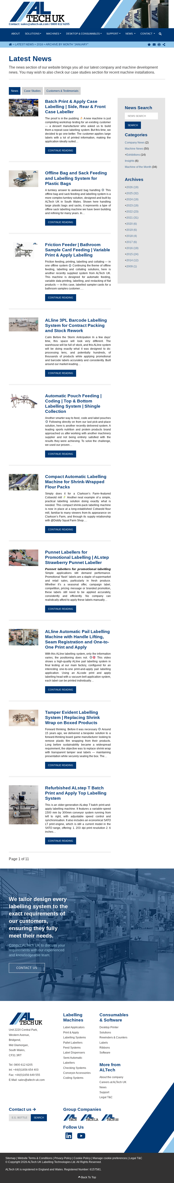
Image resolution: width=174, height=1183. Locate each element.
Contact (146, 33)
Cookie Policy (82, 1158)
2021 (132, 217)
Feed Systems (72, 1047)
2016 (40, 44)
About (15, 33)
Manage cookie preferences (110, 1158)
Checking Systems (74, 1068)
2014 (132, 260)
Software (104, 1052)
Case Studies (32, 90)
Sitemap (10, 1158)
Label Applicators (74, 1027)
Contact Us (26, 968)
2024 (132, 199)
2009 (131, 266)
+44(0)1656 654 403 (26, 1069)
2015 (132, 254)
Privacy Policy (63, 1158)
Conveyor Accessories (77, 1072)
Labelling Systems (74, 1037)
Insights (129, 160)
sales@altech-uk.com (35, 24)
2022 (132, 211)
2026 (132, 187)
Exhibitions (133, 154)
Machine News (134, 148)
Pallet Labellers (72, 1042)
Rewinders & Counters (113, 1037)
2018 (131, 236)
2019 (131, 229)
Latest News (24, 44)
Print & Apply (71, 1032)
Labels (103, 1042)
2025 (132, 193)
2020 (131, 223)
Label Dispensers (74, 1052)
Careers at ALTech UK (112, 1082)
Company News (135, 142)
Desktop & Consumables (83, 33)
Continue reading (60, 150)
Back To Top (88, 1177)
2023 (132, 205)
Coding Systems (73, 1077)
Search (39, 1117)
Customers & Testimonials (62, 90)
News (129, 33)
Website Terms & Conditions (35, 1158)
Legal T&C (106, 1097)
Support (112, 33)
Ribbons (104, 1047)
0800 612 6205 (60, 24)
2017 (131, 242)
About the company (111, 1077)
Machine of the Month (138, 167)
